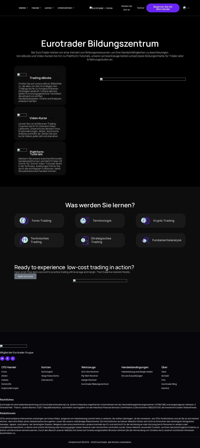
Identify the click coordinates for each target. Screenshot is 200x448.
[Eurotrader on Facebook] (7, 358)
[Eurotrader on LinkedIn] (2, 358)
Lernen (48, 7)
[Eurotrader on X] (13, 358)
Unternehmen (65, 7)
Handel (35, 7)
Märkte (22, 7)
